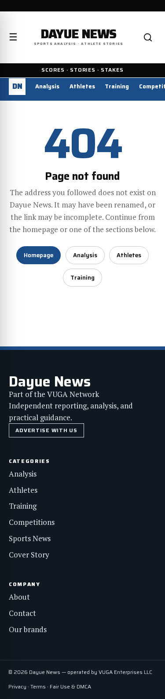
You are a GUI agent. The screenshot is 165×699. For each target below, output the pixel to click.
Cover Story (29, 555)
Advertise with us (46, 430)
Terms (38, 686)
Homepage (38, 255)
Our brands (28, 629)
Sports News (30, 538)
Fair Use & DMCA (70, 686)
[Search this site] (147, 37)
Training (117, 86)
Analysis (47, 86)
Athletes (82, 86)
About (19, 597)
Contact (22, 613)
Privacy (17, 686)
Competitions (32, 522)
